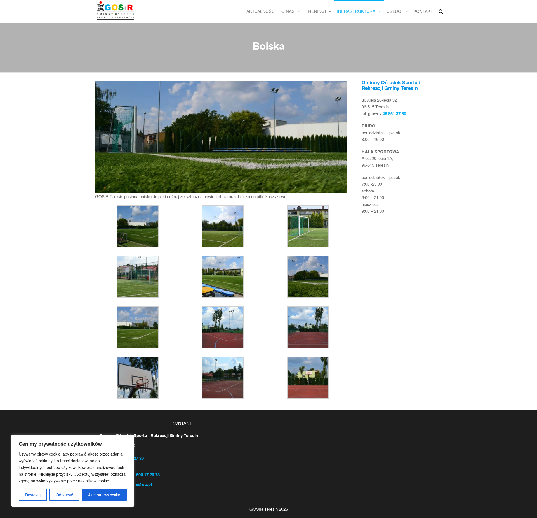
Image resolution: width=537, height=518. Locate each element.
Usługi (394, 11)
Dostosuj (33, 495)
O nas (288, 11)
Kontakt (423, 11)
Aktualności (261, 11)
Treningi (316, 11)
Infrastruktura (356, 11)
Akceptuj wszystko (104, 495)
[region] (72, 471)
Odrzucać (64, 495)
